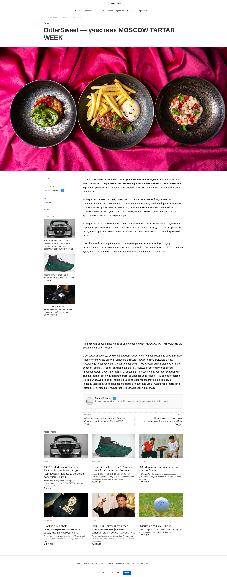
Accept (126, 573)
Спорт (78, 11)
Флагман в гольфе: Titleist (155, 526)
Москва (47, 202)
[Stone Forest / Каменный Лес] (113, 4)
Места (110, 11)
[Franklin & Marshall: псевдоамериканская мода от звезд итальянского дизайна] (66, 505)
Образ (64, 17)
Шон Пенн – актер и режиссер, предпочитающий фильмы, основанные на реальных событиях (113, 529)
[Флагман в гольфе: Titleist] (161, 505)
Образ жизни (143, 11)
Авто (46, 461)
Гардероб (88, 11)
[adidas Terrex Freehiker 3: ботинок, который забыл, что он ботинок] (59, 262)
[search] (182, 4)
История (131, 11)
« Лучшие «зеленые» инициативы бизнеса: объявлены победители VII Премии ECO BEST (104, 421)
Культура (120, 11)
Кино (94, 520)
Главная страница (52, 17)
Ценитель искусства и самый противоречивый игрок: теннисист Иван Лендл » (163, 421)
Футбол (142, 461)
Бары (80, 17)
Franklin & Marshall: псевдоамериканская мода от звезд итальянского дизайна (62, 529)
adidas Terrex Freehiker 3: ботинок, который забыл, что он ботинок (59, 278)
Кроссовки (100, 11)
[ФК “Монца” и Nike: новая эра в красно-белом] (161, 446)
